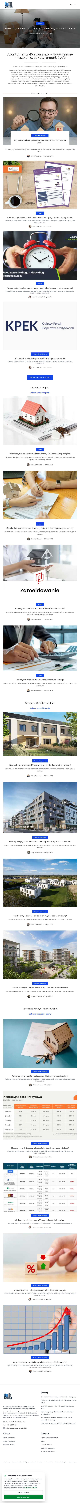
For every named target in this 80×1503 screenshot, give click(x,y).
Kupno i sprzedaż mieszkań (49, 1438)
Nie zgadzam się (23, 1492)
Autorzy (6, 1433)
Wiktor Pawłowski (9, 1441)
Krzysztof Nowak (8, 1444)
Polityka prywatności (29, 1462)
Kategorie (45, 1433)
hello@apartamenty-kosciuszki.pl (16, 1428)
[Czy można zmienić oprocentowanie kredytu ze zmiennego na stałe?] (40, 121)
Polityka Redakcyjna (61, 1462)
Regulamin (7, 1462)
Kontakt (40, 1462)
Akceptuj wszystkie (23, 1497)
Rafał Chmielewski (9, 1438)
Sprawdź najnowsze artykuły (40, 377)
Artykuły (44, 1392)
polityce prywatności (30, 1487)
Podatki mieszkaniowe (48, 1451)
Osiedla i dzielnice (40, 761)
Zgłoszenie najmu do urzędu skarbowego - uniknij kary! (58, 1397)
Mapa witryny (72, 1462)
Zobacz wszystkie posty (40, 393)
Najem (40, 24)
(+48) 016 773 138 (11, 1425)
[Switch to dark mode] (71, 4)
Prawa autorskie (16, 1462)
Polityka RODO (48, 1462)
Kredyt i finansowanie (40, 135)
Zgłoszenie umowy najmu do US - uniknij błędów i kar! (58, 1423)
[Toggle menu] (75, 5)
